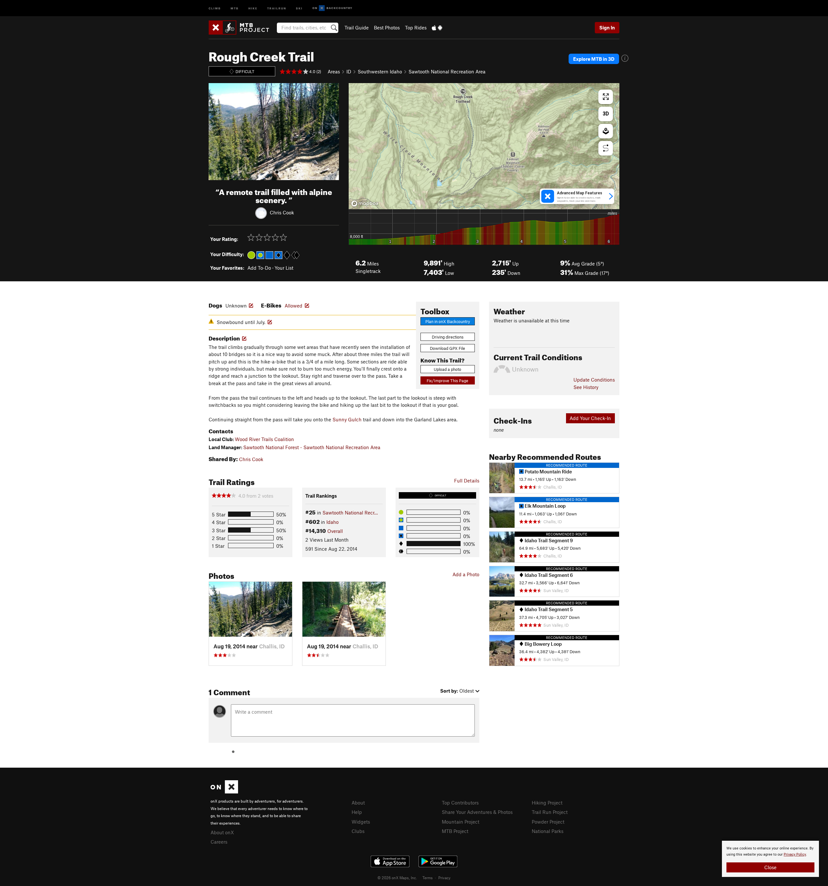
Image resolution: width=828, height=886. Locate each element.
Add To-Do (259, 268)
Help (357, 812)
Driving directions (447, 337)
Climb (215, 8)
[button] (215, 131)
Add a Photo (465, 574)
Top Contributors (460, 802)
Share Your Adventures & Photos (477, 812)
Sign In (607, 27)
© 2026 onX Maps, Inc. (397, 877)
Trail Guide (356, 27)
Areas (334, 71)
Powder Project (548, 822)
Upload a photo (447, 369)
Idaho (332, 522)
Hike (252, 8)
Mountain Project (460, 822)
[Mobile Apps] (437, 27)
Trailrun (276, 8)
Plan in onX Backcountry (447, 321)
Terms (427, 877)
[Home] (242, 27)
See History (585, 387)
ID (348, 71)
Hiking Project (547, 802)
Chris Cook (282, 212)
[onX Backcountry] (332, 8)
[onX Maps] (224, 791)
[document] (770, 858)
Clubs (358, 831)
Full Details (466, 480)
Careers (219, 842)
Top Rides (416, 27)
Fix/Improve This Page (447, 380)
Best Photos (387, 27)
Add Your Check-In (590, 418)
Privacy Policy (795, 854)
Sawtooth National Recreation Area (447, 71)
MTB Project (455, 831)
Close (770, 867)
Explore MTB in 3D (594, 59)
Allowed (293, 305)
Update (594, 380)
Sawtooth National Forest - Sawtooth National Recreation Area (311, 447)
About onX (222, 832)
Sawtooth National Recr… (350, 512)
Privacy (444, 877)
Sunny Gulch (347, 419)
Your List (284, 268)
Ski (299, 8)
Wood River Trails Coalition (264, 439)
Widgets (361, 822)
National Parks (547, 831)
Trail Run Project (550, 812)
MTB (235, 8)
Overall (335, 531)
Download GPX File (447, 348)
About (358, 802)
